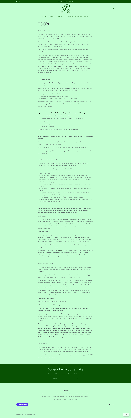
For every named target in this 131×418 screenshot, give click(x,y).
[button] (18, 8)
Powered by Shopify (31, 414)
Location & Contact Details (59, 394)
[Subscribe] (77, 378)
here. (68, 115)
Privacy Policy (46, 396)
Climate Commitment (60, 399)
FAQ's (89, 394)
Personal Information (81, 396)
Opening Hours (69, 396)
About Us (70, 399)
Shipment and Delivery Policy (77, 394)
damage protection (63, 250)
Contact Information (58, 396)
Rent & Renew (23, 414)
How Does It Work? (44, 394)
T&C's (75, 399)
